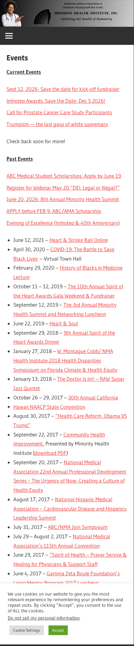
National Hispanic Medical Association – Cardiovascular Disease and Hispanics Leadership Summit (70, 508)
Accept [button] (58, 630)
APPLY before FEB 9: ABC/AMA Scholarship (54, 211)
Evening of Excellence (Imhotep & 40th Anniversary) (63, 222)
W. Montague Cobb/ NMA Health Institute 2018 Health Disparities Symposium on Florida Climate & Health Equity (65, 360)
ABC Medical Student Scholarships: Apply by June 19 (64, 175)
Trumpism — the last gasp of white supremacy (57, 124)
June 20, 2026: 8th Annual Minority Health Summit (63, 199)
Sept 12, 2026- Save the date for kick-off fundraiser (63, 89)
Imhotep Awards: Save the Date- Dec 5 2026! (56, 100)
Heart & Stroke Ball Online (78, 240)
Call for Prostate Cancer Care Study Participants (59, 112)
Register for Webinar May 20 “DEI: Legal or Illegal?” (63, 187)
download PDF (51, 453)
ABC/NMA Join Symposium (78, 527)
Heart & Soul (63, 323)
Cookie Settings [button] (26, 630)
